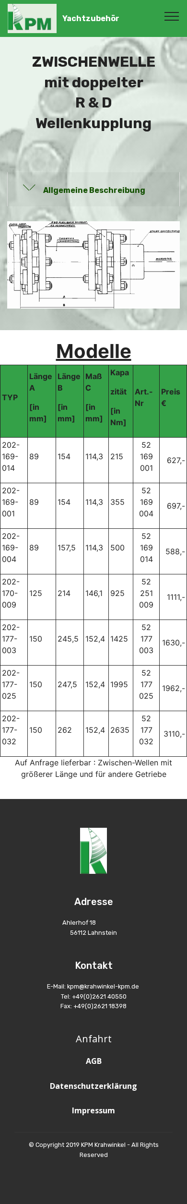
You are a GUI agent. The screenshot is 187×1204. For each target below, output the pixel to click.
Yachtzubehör (90, 18)
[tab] (93, 189)
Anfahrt (94, 1038)
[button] (93, 189)
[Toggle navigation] (171, 16)
